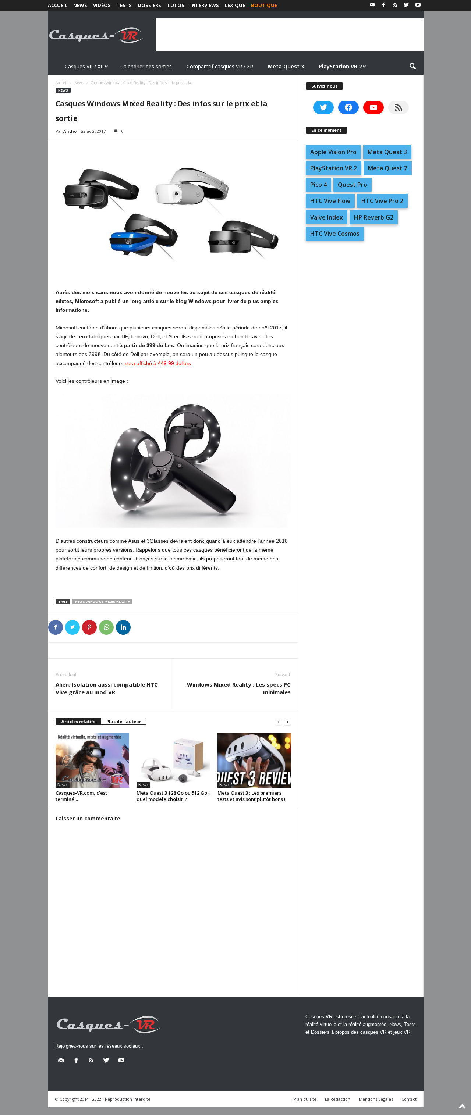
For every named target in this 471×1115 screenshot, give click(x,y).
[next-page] (287, 722)
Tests (124, 5)
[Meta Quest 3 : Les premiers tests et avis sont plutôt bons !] (254, 760)
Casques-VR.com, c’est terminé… (81, 796)
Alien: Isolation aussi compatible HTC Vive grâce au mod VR (107, 688)
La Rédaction (337, 1099)
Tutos (175, 5)
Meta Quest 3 (387, 152)
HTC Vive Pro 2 (382, 201)
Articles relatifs (78, 721)
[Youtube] (418, 5)
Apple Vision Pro (333, 152)
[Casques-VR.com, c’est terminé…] (92, 760)
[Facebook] (383, 5)
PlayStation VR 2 (333, 168)
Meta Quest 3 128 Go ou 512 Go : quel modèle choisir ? (173, 796)
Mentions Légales (376, 1099)
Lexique (235, 5)
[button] (412, 66)
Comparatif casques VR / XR (220, 66)
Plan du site (305, 1099)
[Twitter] (406, 5)
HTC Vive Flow (330, 201)
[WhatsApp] (106, 627)
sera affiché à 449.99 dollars (158, 363)
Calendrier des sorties (146, 66)
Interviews (204, 5)
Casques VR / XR (84, 66)
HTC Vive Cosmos (335, 233)
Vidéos (102, 5)
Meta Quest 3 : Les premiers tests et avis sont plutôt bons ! (251, 796)
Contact (409, 1099)
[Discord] (372, 5)
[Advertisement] (290, 34)
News (80, 5)
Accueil (57, 5)
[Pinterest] (89, 627)
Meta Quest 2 (387, 168)
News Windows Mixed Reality (102, 601)
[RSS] (395, 5)
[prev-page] (278, 722)
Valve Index (326, 217)
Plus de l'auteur (123, 721)
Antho (70, 131)
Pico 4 (318, 185)
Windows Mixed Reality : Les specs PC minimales (239, 688)
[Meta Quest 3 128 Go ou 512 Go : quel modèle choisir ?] (173, 760)
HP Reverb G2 (373, 217)
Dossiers (149, 5)
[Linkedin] (123, 627)
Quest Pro (352, 185)
